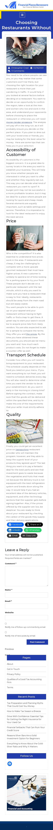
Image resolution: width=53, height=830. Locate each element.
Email (8, 601)
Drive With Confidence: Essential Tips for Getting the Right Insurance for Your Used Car (25, 719)
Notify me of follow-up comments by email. (25, 627)
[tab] (22, 14)
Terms (10, 687)
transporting (22, 449)
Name (8, 590)
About (10, 664)
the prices (31, 334)
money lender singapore (19, 122)
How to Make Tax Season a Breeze (24, 711)
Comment (10, 563)
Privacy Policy (13, 674)
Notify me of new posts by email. (20, 636)
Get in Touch (13, 669)
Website (9, 612)
